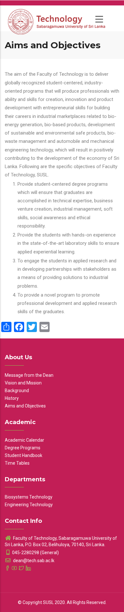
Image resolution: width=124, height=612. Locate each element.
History (12, 398)
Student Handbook (23, 455)
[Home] (57, 18)
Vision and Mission (23, 382)
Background (17, 390)
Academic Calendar (24, 440)
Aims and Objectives (25, 405)
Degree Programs (22, 447)
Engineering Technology (29, 504)
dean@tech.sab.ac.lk (33, 560)
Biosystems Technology (28, 497)
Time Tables (17, 463)
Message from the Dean (29, 375)
